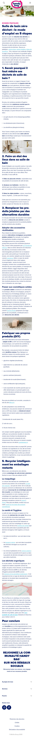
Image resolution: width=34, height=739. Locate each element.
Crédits (17, 722)
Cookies (17, 726)
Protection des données (17, 719)
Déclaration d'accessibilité (17, 729)
